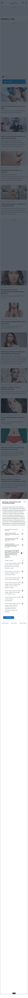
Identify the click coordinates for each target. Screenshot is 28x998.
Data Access (14, 623)
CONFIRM (8, 617)
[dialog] (14, 748)
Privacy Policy (22, 623)
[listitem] (14, 530)
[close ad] (14, 993)
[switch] (22, 533)
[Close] (24, 502)
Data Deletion (5, 623)
